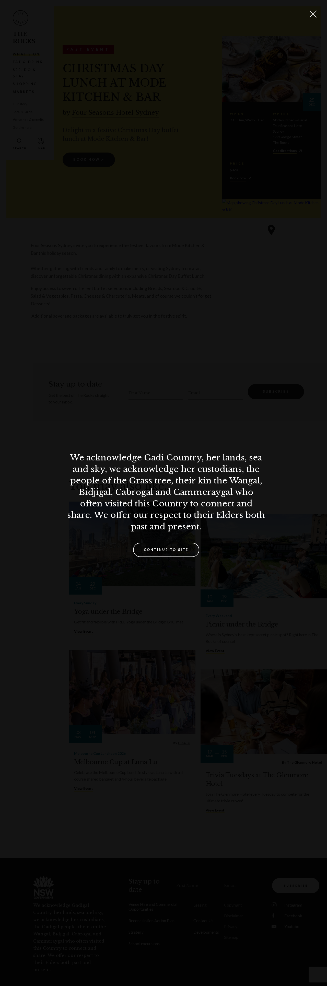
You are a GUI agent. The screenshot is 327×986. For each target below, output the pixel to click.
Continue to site (166, 550)
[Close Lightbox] (313, 14)
